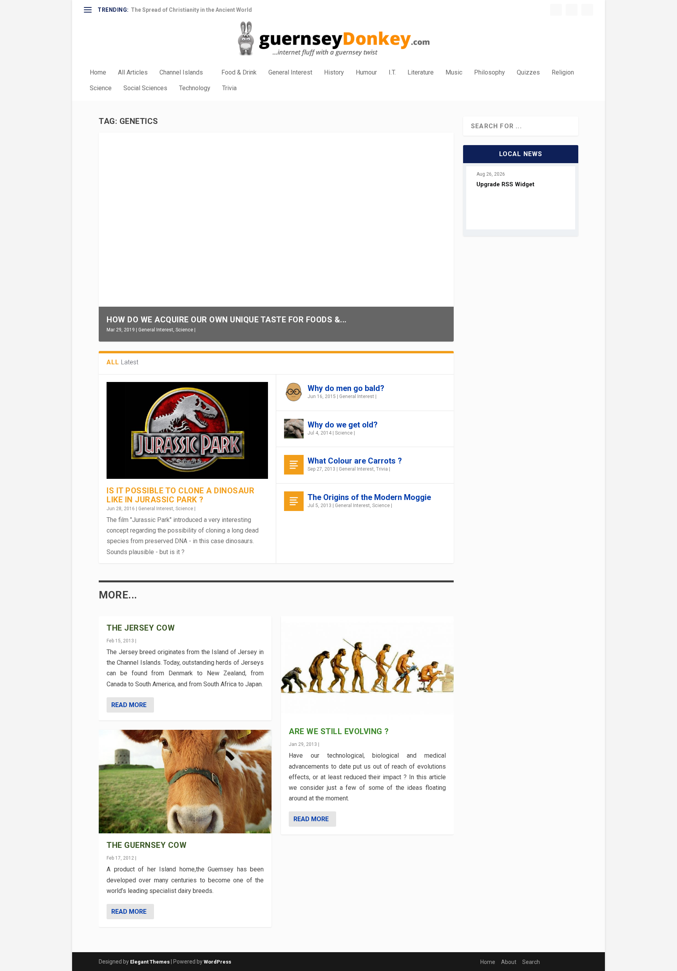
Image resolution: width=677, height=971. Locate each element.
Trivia (229, 88)
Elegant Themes (150, 962)
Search (531, 962)
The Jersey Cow (141, 628)
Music (453, 72)
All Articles (133, 72)
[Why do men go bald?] (294, 392)
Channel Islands (181, 72)
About (508, 962)
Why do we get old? (343, 424)
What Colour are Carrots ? (355, 460)
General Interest (290, 72)
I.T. (392, 72)
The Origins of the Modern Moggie (369, 497)
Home (98, 72)
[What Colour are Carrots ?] (294, 465)
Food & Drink (239, 72)
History (334, 72)
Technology (194, 88)
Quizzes (528, 72)
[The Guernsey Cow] (185, 781)
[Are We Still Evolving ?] (367, 668)
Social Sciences (145, 88)
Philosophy (489, 72)
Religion (563, 72)
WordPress (217, 962)
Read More (129, 705)
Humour (366, 72)
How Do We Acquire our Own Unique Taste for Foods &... (227, 319)
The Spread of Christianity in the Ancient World (191, 10)
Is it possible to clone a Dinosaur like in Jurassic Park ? (180, 495)
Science (101, 88)
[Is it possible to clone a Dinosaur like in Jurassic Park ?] (187, 430)
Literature (420, 72)
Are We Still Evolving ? (339, 731)
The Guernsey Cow (146, 845)
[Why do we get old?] (294, 428)
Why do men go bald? (346, 388)
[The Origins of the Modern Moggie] (294, 501)
